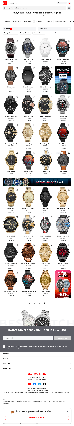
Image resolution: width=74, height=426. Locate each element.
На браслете (28, 21)
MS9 (10, 209)
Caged (63, 145)
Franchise (45, 60)
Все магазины (62, 3)
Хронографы (17, 21)
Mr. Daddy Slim (28, 264)
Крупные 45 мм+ (61, 21)
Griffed (11, 172)
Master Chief (11, 60)
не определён (12, 3)
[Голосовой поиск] (64, 8)
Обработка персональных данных (37, 390)
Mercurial (46, 292)
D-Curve (45, 264)
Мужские (7, 21)
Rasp (11, 88)
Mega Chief (28, 60)
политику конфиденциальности (27, 346)
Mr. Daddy (45, 88)
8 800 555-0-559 (37, 378)
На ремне (39, 21)
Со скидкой (48, 21)
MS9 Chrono (28, 209)
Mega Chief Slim (11, 292)
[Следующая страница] (44, 303)
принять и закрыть (37, 418)
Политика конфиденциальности (37, 388)
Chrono (63, 117)
